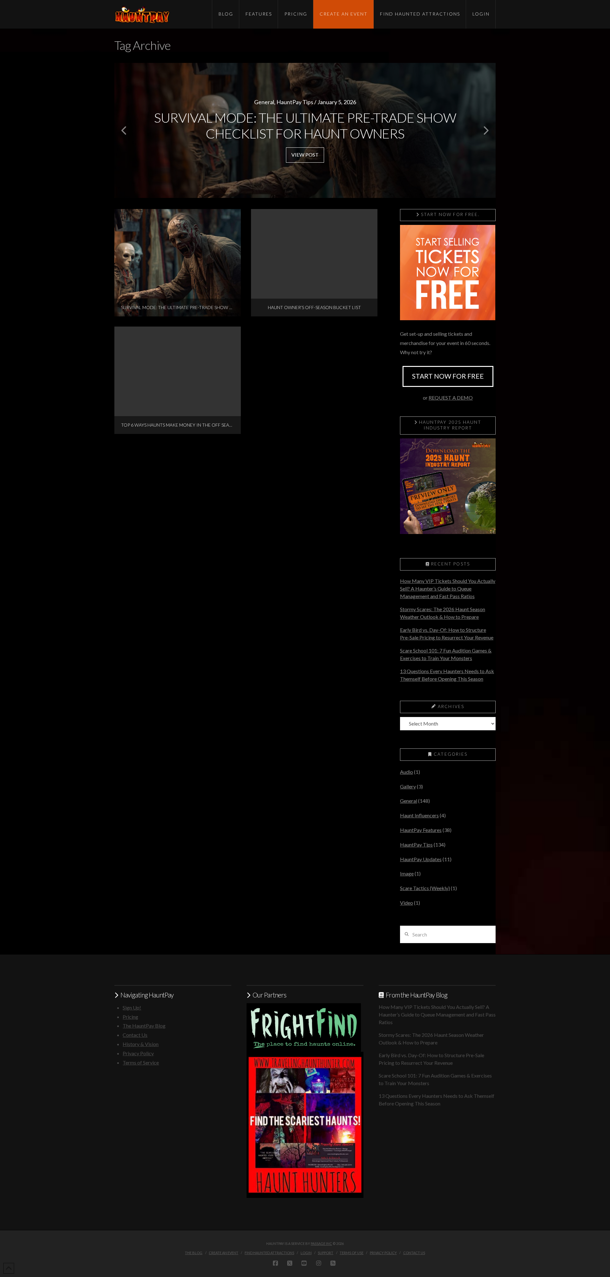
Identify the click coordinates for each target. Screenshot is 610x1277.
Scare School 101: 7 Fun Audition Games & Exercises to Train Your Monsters (445, 654)
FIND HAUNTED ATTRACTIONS (269, 1253)
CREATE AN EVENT (223, 1253)
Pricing (130, 1017)
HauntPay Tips (416, 844)
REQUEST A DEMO (451, 398)
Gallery (408, 786)
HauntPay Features (421, 830)
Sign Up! (132, 1007)
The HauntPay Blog (144, 1026)
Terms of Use (351, 1253)
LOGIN (306, 1253)
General (408, 801)
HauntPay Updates (421, 859)
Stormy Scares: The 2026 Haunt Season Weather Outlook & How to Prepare (442, 613)
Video (406, 903)
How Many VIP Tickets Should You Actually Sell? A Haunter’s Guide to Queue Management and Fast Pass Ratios (447, 588)
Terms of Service (141, 1062)
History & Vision (141, 1044)
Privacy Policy (138, 1053)
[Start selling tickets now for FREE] (447, 272)
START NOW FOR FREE (448, 376)
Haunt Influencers (419, 815)
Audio (406, 772)
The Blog (193, 1253)
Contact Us (135, 1035)
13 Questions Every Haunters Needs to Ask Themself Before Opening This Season (447, 675)
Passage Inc (321, 1243)
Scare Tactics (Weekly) (425, 888)
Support (325, 1253)
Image (407, 873)
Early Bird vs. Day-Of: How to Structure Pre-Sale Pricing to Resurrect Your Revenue (446, 633)
